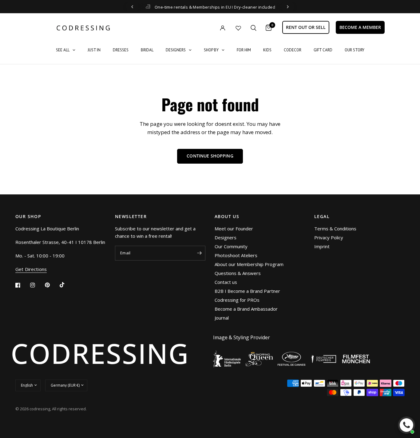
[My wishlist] (238, 28)
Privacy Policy (328, 237)
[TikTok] (66, 285)
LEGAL (322, 216)
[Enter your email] (199, 253)
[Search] (254, 27)
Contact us (226, 282)
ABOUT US (227, 216)
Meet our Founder (234, 228)
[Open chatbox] (406, 425)
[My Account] (210, 27)
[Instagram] (37, 285)
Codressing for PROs (237, 300)
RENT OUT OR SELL (306, 27)
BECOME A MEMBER (360, 27)
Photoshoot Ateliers (236, 255)
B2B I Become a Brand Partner (247, 291)
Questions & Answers (238, 273)
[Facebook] (22, 285)
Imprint (322, 246)
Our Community (231, 246)
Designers (225, 237)
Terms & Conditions (335, 228)
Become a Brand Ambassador (246, 309)
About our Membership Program (249, 264)
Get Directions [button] (31, 269)
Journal (222, 318)
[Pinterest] (51, 285)
